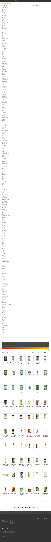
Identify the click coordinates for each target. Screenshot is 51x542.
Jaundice (3, 105)
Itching (3, 123)
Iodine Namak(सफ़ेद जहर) (5, 284)
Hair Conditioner (4, 214)
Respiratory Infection (4, 125)
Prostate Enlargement (4, 68)
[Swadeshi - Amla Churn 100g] (13, 358)
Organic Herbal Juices (4, 297)
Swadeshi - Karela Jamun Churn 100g (29, 377)
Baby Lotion (3, 227)
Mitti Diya (3, 154)
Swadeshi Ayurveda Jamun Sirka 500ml (13, 436)
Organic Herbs (3, 299)
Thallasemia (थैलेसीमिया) (4, 101)
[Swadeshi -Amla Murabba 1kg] (29, 387)
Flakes (3, 259)
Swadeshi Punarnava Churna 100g (21, 494)
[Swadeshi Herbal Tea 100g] (13, 475)
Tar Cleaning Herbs (4, 94)
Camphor (3, 320)
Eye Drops (3, 77)
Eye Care (3, 76)
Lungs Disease (4, 127)
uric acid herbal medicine (5, 82)
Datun (3, 168)
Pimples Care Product (4, 201)
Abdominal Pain (4, 14)
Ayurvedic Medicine (35, 5)
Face (2, 239)
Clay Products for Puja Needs (5, 153)
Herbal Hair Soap (4, 164)
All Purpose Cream (4, 174)
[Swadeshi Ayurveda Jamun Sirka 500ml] (13, 431)
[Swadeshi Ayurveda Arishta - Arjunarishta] (13, 416)
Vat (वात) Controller (4, 6)
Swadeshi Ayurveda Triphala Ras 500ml (29, 465)
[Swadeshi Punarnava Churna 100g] (21, 489)
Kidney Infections (4, 111)
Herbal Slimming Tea (4, 269)
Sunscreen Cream (4, 175)
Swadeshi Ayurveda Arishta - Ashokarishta (21, 421)
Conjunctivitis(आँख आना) (5, 79)
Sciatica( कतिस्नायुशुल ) (4, 43)
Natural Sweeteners (4, 242)
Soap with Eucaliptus (4, 165)
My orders (11, 520)
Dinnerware (3, 333)
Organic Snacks (4, 306)
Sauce (3, 250)
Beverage (3, 324)
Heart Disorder (3, 23)
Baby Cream (3, 228)
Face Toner (3, 189)
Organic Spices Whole (4, 287)
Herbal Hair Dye (4, 217)
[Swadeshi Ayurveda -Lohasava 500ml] (45, 402)
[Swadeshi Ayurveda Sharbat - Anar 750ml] (13, 446)
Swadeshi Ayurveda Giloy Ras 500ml (45, 421)
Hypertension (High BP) (5, 29)
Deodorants (3, 223)
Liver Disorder (3, 104)
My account (12, 519)
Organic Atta (3, 300)
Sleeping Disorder (4, 141)
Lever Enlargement (4, 106)
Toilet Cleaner (3, 314)
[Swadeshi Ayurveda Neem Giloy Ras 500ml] (37, 431)
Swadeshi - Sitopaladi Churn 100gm (5, 392)
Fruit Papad (3, 253)
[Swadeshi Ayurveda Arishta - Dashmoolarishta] (29, 416)
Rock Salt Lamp (4, 335)
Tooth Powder (3, 169)
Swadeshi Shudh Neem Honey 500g (45, 494)
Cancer (3, 30)
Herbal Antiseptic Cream (5, 182)
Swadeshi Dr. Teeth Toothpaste (5, 479)
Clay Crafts (3, 159)
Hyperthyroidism (4, 37)
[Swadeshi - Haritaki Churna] (5, 373)
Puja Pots (3, 321)
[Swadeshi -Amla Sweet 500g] (37, 387)
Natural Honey (3, 243)
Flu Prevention (4, 55)
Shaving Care (3, 206)
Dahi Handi (3, 152)
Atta (2, 282)
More (5, 345)
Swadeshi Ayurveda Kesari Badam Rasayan (29, 436)
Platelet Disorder (4, 100)
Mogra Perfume (4, 222)
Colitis (3, 133)
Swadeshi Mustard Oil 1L (5, 493)
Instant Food (3, 256)
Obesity (3, 19)
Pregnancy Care (4, 65)
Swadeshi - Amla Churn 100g (13, 363)
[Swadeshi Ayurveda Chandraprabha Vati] (37, 416)
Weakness (3, 87)
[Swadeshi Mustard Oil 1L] (5, 489)
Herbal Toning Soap (4, 163)
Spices (3, 247)
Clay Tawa (3, 146)
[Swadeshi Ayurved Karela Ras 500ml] (37, 402)
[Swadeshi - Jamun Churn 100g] (13, 373)
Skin (2, 113)
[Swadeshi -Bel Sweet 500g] (45, 387)
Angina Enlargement (4, 28)
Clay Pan (3, 148)
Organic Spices (4, 286)
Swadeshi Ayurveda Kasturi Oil (21, 436)
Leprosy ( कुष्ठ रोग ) (4, 114)
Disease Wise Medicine (5, 143)
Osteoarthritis (3, 40)
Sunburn (3, 122)
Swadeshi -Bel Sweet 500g (45, 391)
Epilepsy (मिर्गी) (3, 142)
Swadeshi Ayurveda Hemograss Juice (5, 436)
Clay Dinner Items (4, 150)
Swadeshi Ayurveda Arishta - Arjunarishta (13, 421)
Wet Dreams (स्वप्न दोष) (4, 71)
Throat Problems (4, 89)
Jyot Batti (3, 323)
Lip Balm (3, 193)
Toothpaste (3, 170)
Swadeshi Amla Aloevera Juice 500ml (13, 407)
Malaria (3, 53)
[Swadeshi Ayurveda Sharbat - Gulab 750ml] (45, 446)
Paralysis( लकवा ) (4, 42)
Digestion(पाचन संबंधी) (4, 9)
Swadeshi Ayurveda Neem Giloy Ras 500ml (37, 436)
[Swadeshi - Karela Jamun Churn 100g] (29, 373)
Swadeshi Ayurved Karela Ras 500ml (37, 407)
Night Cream (3, 176)
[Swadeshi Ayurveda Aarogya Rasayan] (5, 416)
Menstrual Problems (4, 59)
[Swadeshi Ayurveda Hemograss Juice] (5, 431)
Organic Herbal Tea (4, 293)
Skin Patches (3, 119)
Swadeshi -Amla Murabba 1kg (29, 392)
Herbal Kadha (3, 268)
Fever (3, 50)
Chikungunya (3, 51)
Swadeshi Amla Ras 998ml (21, 407)
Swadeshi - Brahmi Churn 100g (45, 363)
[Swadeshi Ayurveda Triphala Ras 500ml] (29, 460)
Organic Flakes (4, 307)
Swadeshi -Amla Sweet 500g (37, 392)
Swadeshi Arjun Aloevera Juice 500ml (29, 407)
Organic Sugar (3, 301)
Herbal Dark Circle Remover (5, 199)
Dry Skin (3, 179)
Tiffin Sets (3, 279)
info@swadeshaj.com (34, 507)
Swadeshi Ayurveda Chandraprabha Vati (37, 421)
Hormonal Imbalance (4, 32)
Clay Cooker (3, 147)
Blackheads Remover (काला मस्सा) (6, 197)
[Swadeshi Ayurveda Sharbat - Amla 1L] (5, 446)
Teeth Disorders (4, 135)
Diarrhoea (3, 13)
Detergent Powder (4, 310)
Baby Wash (3, 232)
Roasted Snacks (4, 273)
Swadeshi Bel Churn (37, 464)
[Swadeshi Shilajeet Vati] (29, 489)
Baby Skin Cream (4, 229)
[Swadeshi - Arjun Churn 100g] (21, 358)
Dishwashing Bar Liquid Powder (5, 261)
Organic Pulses (4, 289)
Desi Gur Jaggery (4, 245)
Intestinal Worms (4, 132)
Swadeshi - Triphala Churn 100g (13, 392)
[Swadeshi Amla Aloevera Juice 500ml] (13, 402)
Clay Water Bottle (4, 158)
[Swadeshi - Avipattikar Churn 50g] (37, 358)
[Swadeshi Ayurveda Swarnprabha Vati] (21, 460)
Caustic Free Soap (4, 166)
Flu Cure (3, 56)
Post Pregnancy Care (4, 63)
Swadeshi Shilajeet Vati (29, 493)
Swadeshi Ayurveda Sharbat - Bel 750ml (21, 450)
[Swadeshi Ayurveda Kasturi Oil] (21, 431)
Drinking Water (4, 328)
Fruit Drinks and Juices (5, 325)
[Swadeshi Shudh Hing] (37, 489)
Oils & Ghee (3, 294)
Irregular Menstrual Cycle (5, 60)
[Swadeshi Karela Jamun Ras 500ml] (21, 475)
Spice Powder (3, 248)
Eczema (3, 118)
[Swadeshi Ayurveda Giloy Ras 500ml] (45, 416)
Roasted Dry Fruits (4, 255)
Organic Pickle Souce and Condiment (6, 304)
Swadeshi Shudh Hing (37, 493)
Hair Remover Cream (4, 210)
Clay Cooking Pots (4, 145)
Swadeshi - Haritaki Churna (5, 377)
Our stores (3, 520)
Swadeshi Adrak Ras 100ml (5, 407)
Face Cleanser (4, 188)
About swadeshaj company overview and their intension (5, 524)
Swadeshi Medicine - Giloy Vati (45, 479)
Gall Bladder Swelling (4, 97)
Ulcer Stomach (4, 36)
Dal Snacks (3, 275)
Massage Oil (3, 70)
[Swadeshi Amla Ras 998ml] (21, 402)
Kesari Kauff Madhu (5, 362)
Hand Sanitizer (4, 317)
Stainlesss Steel (4, 278)
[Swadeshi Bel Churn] (37, 460)
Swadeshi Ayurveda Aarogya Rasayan (5, 421)
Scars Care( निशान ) (4, 202)
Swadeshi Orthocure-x (13, 493)
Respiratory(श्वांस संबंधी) (4, 124)
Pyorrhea (3, 137)
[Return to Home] (3, 338)
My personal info (12, 523)
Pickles (3, 251)
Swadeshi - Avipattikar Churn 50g (37, 363)
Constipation (3, 10)
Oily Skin (3, 178)
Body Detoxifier (4, 33)
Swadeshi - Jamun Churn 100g (13, 377)
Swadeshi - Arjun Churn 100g (21, 363)
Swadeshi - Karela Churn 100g (21, 377)
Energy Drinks (3, 327)
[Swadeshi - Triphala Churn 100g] (13, 387)
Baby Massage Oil (4, 225)
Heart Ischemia (4, 27)
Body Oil (3, 195)
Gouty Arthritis (3, 41)
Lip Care (3, 192)
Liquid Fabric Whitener (4, 311)
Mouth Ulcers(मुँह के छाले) (5, 138)
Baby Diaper (3, 233)
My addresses (12, 522)
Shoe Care (3, 312)
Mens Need (3, 235)
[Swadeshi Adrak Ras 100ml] (5, 402)
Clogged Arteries (4, 24)
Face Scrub (3, 187)
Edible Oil (3, 246)
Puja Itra (3, 322)
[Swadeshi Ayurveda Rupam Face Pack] (45, 431)
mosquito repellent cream (5, 316)
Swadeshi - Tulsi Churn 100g (21, 392)
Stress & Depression (4, 140)
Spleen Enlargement (4, 88)
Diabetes (3, 20)
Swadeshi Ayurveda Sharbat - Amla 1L (5, 450)
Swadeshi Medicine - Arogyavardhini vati (37, 479)
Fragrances (3, 220)
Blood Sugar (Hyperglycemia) (5, 22)
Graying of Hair (4, 74)
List (48, 350)
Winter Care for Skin (4, 204)
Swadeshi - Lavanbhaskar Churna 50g (37, 377)
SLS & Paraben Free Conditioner (6, 215)
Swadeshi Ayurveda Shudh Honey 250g (13, 465)
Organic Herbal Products (5, 296)
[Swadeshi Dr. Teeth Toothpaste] (5, 475)
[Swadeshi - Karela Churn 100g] (21, 373)
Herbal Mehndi (3, 216)
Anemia (3, 99)
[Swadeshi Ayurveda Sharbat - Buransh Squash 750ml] (29, 446)
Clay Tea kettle (4, 156)
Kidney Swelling (4, 112)
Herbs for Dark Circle (4, 120)
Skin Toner (3, 191)
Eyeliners (3, 238)
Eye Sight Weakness (4, 78)
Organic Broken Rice (4, 291)
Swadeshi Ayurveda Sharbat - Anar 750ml (13, 450)
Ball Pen (3, 332)
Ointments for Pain (4, 45)
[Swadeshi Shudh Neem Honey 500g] (45, 489)
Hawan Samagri (4, 319)
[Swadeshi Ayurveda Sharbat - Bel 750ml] (21, 446)
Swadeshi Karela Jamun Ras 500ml (21, 479)
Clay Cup (3, 155)
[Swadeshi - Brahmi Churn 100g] (45, 358)
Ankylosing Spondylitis (4, 47)
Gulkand (3, 252)
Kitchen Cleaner (4, 260)
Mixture (3, 276)
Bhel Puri (3, 274)
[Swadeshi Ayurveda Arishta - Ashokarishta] (21, 416)
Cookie (3, 271)
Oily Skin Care (4, 200)
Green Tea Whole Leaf (4, 265)
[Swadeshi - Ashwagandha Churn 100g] (29, 358)
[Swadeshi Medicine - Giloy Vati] (45, 475)
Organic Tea (3, 292)
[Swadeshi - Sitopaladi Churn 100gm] (5, 387)
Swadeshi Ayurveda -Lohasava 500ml (45, 407)
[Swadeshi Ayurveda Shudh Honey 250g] (13, 460)
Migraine (3, 83)
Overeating (3, 18)
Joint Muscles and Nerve (5, 38)
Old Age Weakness (4, 102)
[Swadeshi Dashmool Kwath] (45, 460)
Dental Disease (4, 134)
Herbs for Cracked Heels (5, 117)
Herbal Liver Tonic (4, 107)
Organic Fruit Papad (4, 305)
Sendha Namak (4, 283)
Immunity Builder (4, 84)
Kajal (2, 237)
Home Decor (3, 334)
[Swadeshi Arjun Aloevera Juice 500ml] (29, 402)
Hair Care (3, 73)
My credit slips (12, 521)
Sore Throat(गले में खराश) (5, 130)
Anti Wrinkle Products (4, 196)
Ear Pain (3, 109)
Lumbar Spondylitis (4, 49)
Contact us (16, 0)
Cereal (3, 257)
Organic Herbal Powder (4, 298)
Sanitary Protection (4, 234)
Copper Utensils (4, 280)
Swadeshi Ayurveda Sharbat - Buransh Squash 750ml (29, 451)
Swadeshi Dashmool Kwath (45, 465)
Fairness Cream (4, 177)
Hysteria (3, 66)
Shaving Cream (4, 207)
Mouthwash (3, 171)
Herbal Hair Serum (4, 219)
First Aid (3, 329)
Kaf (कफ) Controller (4, 8)
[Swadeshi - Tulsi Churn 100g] (21, 387)
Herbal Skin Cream (4, 173)
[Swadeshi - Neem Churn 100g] (45, 373)
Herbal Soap (3, 161)
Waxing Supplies (4, 209)
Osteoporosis (3, 46)
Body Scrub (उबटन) (4, 194)
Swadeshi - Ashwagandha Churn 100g (29, 363)
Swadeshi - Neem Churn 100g (45, 377)
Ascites (3, 91)
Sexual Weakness (4, 69)
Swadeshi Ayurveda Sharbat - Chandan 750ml (37, 450)
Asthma (3, 128)
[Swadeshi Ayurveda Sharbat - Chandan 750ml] (37, 446)
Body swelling (3, 92)
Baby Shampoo (4, 230)
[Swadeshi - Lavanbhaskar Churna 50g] (37, 373)
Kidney (3, 110)
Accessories (3, 240)
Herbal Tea (3, 264)
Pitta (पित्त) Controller (4, 7)
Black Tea (3, 263)
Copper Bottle (3, 281)
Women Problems (4, 58)
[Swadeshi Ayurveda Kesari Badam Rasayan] (29, 431)
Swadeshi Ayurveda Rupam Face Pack (45, 436)
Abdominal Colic (4, 15)
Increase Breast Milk (4, 64)
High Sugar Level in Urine (5, 81)
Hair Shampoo (3, 212)
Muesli (3, 258)
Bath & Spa (3, 160)
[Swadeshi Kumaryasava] (29, 475)
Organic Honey (4, 302)
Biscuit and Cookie (4, 270)
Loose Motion (3, 12)
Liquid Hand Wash (4, 315)
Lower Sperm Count (4, 72)
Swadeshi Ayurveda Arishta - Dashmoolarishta (29, 421)
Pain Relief (3, 330)
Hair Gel (3, 218)
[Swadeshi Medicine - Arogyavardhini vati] (37, 475)
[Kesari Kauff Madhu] (5, 358)
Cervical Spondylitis (4, 48)
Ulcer (2, 35)
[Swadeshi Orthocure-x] (13, 489)
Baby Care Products (4, 224)
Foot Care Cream (4, 181)
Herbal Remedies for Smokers (5, 93)
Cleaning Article (4, 309)
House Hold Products (4, 241)
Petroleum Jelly (4, 205)
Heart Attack (3, 25)
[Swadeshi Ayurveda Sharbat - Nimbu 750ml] (5, 460)
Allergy (3, 95)
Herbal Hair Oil (4, 211)
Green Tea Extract (4, 266)
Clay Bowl (3, 151)
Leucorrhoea (3, 61)
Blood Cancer (3, 31)
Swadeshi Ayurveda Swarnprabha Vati (21, 465)
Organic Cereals (4, 288)
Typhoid (3, 54)
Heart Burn (3, 17)
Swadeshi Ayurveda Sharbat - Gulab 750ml (45, 450)
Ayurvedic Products (35, 4)
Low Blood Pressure (4, 86)
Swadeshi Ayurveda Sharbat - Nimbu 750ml (5, 465)
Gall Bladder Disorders (4, 96)
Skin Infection (3, 115)
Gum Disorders (4, 136)
